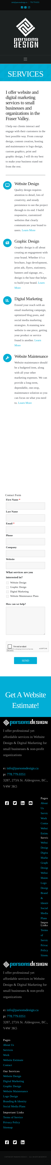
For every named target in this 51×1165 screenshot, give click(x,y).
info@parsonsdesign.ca (19, 2)
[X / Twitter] (25, 7)
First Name (13, 499)
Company (11, 547)
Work (44, 818)
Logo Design (10, 1096)
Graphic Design (18, 587)
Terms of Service (13, 1117)
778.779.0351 (34, 2)
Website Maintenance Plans (24, 596)
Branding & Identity (14, 1101)
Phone (9, 535)
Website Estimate (13, 1060)
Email (10, 523)
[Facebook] (22, 7)
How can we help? (16, 604)
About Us (8, 1044)
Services (45, 813)
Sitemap (45, 955)
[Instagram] (29, 7)
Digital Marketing (19, 591)
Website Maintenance (15, 1091)
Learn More (28, 230)
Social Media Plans (44, 913)
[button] (25, 59)
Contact (45, 823)
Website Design (18, 582)
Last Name (12, 511)
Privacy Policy (11, 1122)
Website (10, 559)
